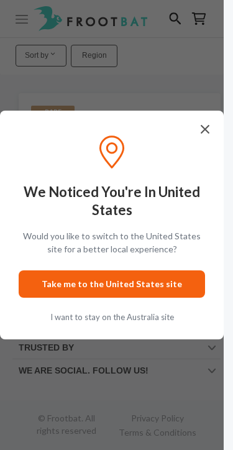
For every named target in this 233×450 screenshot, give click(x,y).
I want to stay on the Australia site (112, 317)
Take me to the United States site (112, 283)
